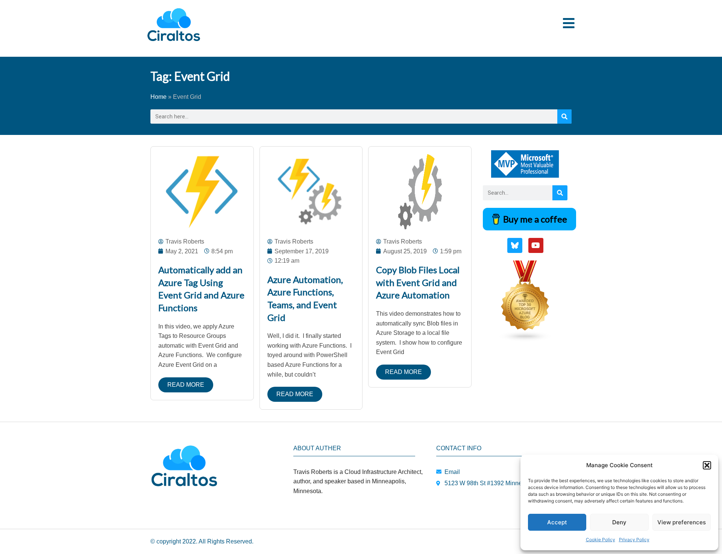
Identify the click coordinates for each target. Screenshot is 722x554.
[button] (707, 465)
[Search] (564, 116)
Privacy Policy (634, 539)
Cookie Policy (600, 539)
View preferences (681, 522)
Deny (619, 522)
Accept (557, 522)
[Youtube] (535, 245)
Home (158, 97)
